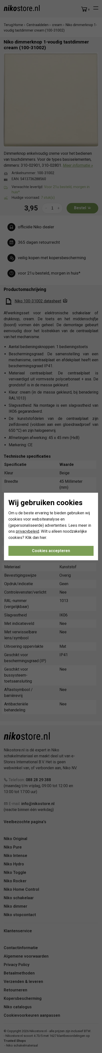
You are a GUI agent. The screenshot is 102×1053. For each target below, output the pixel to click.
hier (43, 537)
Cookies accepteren (51, 550)
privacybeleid (27, 531)
